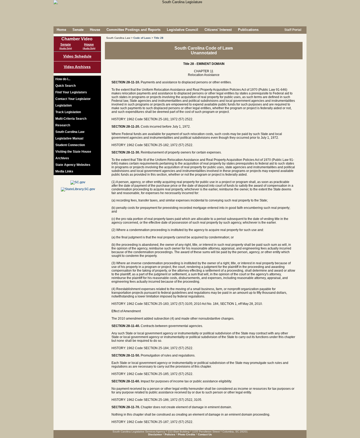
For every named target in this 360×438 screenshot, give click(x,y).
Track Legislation (68, 112)
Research (62, 125)
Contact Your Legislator (73, 99)
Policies (170, 434)
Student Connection (70, 145)
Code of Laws (142, 37)
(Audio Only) (65, 48)
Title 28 (158, 37)
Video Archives (77, 67)
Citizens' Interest (218, 30)
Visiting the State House (73, 151)
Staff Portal (292, 30)
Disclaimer (155, 434)
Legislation (63, 105)
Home (61, 30)
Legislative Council (182, 30)
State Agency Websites (72, 165)
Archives (62, 158)
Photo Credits (186, 434)
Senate (78, 30)
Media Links (64, 171)
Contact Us (205, 434)
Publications (248, 30)
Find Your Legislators (71, 92)
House (95, 30)
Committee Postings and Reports (133, 30)
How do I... (62, 79)
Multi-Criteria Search (70, 119)
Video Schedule (77, 56)
